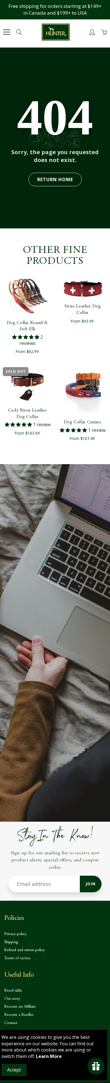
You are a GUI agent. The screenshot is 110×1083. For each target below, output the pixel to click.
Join (90, 883)
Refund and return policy (24, 950)
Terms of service (17, 958)
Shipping (11, 942)
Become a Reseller (19, 1015)
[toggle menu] (7, 32)
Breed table (13, 990)
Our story (12, 999)
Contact (10, 1023)
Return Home (55, 179)
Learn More (49, 1056)
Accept (14, 1070)
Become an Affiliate (20, 1007)
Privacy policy (15, 934)
